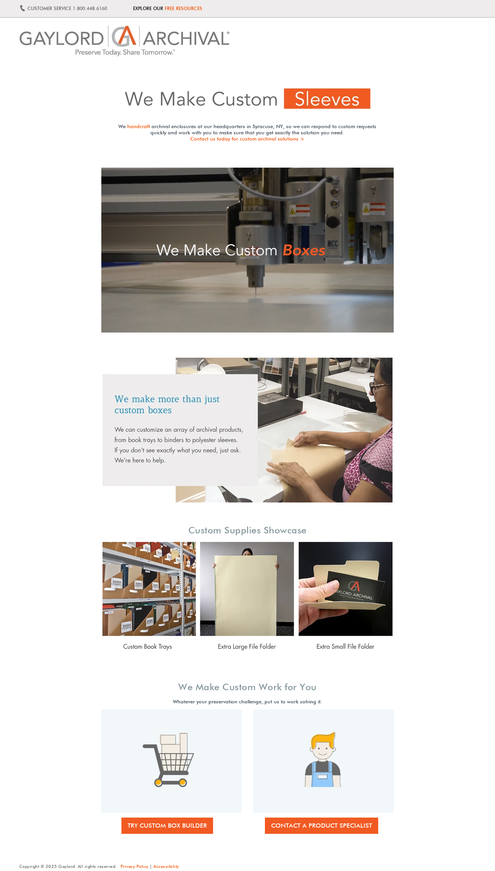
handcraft (138, 126)
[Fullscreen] (339, 326)
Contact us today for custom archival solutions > (247, 138)
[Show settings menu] (324, 326)
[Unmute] (308, 326)
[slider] (217, 326)
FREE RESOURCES (183, 8)
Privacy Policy (134, 866)
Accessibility (166, 866)
